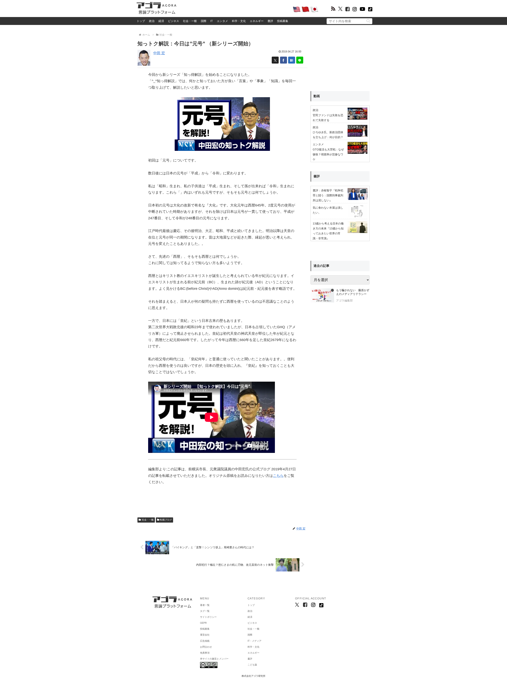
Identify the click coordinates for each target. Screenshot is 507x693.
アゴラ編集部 (344, 300)
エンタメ (222, 21)
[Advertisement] (234, 9)
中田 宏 (159, 53)
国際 (203, 21)
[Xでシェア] (275, 60)
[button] (368, 21)
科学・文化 (239, 21)
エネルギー (257, 21)
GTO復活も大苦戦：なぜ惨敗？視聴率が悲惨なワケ (328, 154)
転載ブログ (166, 519)
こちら (278, 476)
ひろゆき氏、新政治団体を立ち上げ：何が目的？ (328, 135)
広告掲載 (205, 641)
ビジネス (173, 21)
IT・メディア (254, 641)
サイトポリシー (208, 617)
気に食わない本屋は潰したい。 (328, 210)
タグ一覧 (205, 611)
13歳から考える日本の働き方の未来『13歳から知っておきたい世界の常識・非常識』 (328, 231)
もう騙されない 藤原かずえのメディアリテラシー (352, 292)
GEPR (203, 623)
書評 (270, 21)
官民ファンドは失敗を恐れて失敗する (328, 118)
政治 (151, 21)
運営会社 (205, 634)
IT (211, 21)
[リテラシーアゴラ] (322, 295)
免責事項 (205, 652)
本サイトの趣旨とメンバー (214, 658)
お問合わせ (206, 646)
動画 (317, 96)
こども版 (252, 664)
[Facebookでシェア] (283, 60)
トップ (141, 21)
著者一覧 (205, 605)
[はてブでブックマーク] (291, 60)
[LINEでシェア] (299, 60)
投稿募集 (282, 21)
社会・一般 (190, 21)
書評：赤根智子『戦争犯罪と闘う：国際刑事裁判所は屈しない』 (328, 195)
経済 (161, 21)
